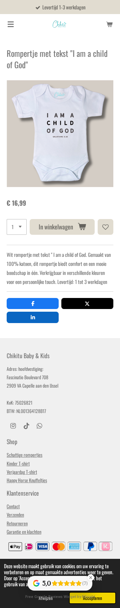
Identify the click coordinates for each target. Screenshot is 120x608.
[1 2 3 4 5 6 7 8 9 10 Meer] (17, 227)
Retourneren (17, 523)
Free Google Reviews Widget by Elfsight (60, 597)
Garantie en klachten (24, 531)
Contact (13, 506)
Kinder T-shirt (18, 463)
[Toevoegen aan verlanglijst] (105, 227)
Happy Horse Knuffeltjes (27, 480)
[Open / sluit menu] (10, 24)
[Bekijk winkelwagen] (109, 24)
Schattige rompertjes (24, 454)
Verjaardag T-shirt (22, 471)
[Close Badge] (90, 577)
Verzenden (15, 514)
